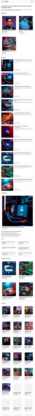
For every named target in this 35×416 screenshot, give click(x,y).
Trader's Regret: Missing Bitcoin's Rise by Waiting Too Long (6, 316)
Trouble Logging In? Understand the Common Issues (13, 227)
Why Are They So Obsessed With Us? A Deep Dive (29, 316)
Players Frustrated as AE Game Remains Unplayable (23, 139)
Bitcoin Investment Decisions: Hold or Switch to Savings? (8, 51)
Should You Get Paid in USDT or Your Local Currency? (25, 31)
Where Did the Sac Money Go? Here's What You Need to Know (5, 393)
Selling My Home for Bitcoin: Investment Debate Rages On (28, 408)
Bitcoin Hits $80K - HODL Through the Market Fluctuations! (28, 347)
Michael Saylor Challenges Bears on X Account (17, 331)
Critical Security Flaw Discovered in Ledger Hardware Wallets (11, 231)
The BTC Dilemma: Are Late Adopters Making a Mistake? (5, 347)
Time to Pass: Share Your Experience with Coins (17, 393)
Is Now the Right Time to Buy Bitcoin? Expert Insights (29, 362)
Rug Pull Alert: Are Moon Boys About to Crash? (28, 331)
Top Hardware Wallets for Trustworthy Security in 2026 (6, 377)
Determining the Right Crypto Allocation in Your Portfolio (24, 179)
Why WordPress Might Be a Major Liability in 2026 (17, 362)
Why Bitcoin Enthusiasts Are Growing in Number (22, 86)
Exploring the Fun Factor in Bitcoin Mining (21, 73)
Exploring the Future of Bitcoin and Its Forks (17, 408)
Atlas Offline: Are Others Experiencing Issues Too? (23, 152)
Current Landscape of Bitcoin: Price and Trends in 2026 (6, 331)
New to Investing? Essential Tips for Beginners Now (25, 276)
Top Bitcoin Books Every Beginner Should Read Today (17, 377)
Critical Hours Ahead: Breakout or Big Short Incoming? (17, 347)
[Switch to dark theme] (31, 1)
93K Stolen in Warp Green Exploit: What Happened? (6, 408)
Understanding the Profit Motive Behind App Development (6, 362)
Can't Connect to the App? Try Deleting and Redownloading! (11, 234)
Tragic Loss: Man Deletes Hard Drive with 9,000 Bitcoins (25, 297)
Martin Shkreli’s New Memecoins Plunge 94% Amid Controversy (8, 31)
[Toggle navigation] (33, 1)
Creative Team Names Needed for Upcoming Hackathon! (29, 377)
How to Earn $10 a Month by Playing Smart (16, 316)
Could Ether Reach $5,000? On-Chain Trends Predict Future (29, 393)
